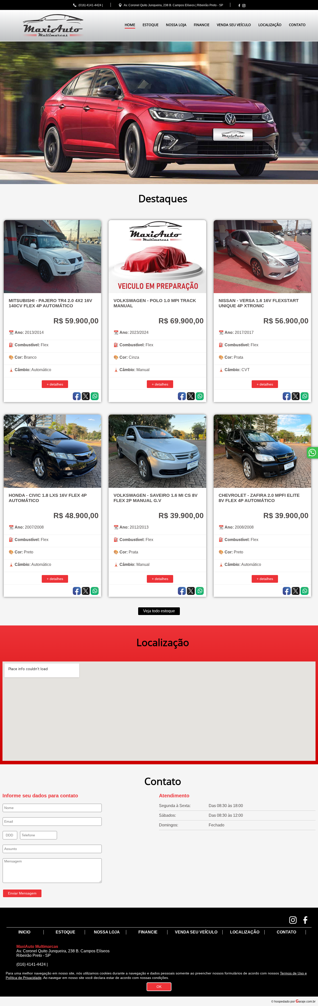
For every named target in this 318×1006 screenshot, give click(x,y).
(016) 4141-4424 (90, 5)
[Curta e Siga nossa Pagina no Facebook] (239, 5)
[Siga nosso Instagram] (243, 5)
